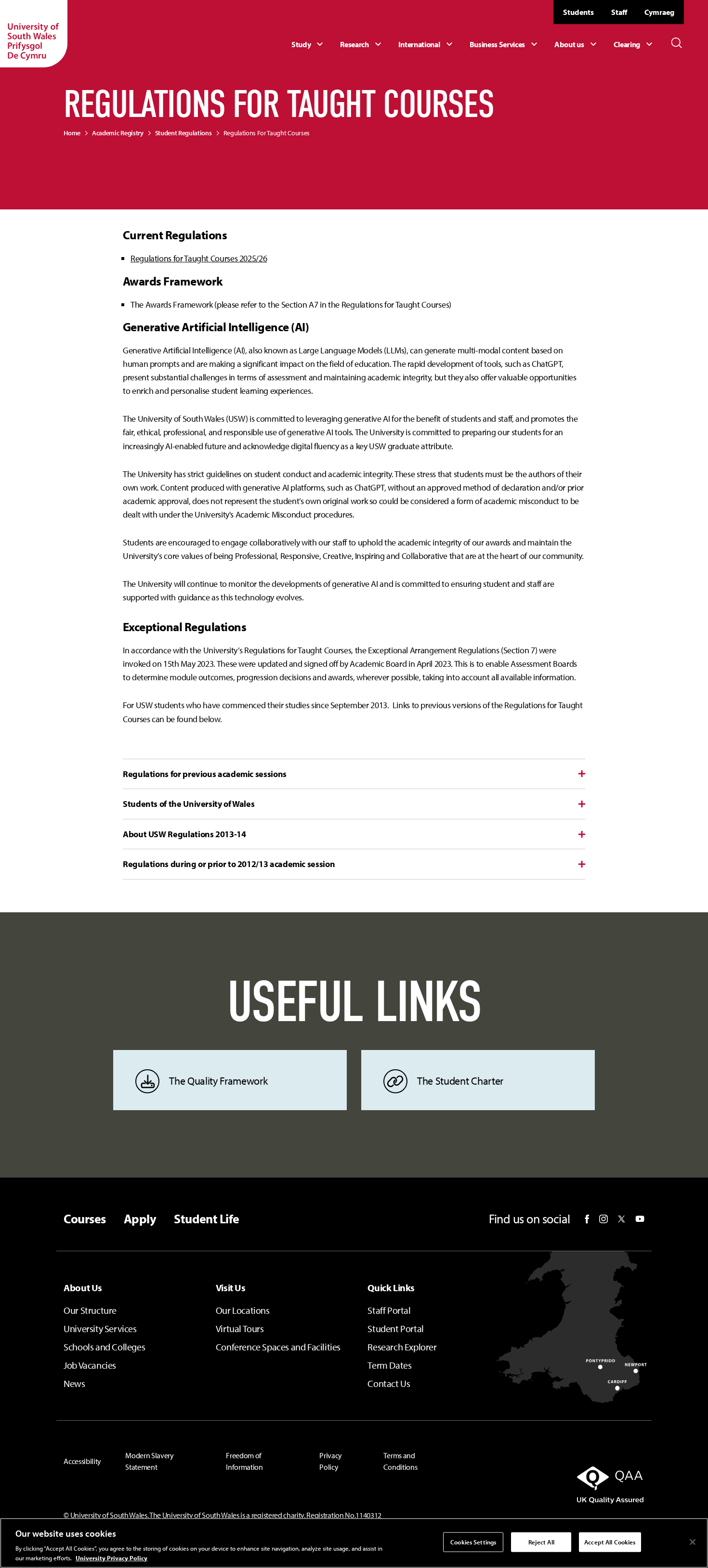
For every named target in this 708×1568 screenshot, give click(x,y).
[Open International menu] (426, 44)
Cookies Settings (473, 1542)
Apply (140, 1219)
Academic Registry (118, 133)
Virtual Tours (240, 1328)
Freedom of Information (244, 1461)
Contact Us (388, 1383)
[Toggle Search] (676, 43)
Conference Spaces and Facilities (278, 1347)
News (74, 1383)
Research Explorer (401, 1347)
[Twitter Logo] (621, 1219)
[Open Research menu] (361, 44)
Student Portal (395, 1328)
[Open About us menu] (576, 44)
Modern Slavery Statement (149, 1461)
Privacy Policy (330, 1461)
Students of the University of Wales (188, 803)
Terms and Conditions (400, 1461)
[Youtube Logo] (639, 1219)
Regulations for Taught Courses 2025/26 (199, 258)
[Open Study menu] (308, 44)
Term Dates (389, 1365)
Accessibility (82, 1461)
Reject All (541, 1542)
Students (578, 12)
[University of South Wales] (33, 33)
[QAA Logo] (552, 1484)
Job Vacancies (90, 1365)
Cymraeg (659, 12)
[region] (354, 1543)
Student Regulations (183, 133)
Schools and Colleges (104, 1347)
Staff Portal (388, 1310)
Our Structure (90, 1310)
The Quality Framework (218, 1081)
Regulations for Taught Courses (266, 133)
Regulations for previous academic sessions (205, 773)
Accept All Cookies (609, 1542)
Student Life (206, 1219)
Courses (84, 1219)
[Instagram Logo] (603, 1219)
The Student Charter (460, 1081)
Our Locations (243, 1310)
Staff (619, 12)
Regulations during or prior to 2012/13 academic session (229, 863)
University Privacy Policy (111, 1558)
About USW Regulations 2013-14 (184, 834)
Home (72, 133)
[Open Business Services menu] (505, 44)
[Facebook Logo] (587, 1219)
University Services (100, 1328)
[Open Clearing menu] (634, 44)
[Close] (692, 1542)
